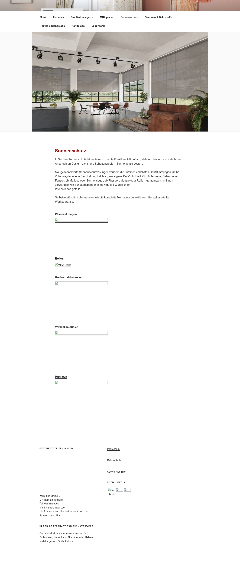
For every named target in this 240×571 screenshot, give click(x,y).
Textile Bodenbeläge (52, 25)
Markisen (61, 377)
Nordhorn (73, 537)
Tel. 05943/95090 (49, 503)
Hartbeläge (78, 25)
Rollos (59, 258)
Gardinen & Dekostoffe (158, 17)
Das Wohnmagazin (82, 17)
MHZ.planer (107, 17)
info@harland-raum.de (52, 507)
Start (43, 17)
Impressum (113, 449)
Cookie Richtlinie (116, 471)
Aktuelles (58, 17)
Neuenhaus (60, 537)
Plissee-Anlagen (66, 214)
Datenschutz (114, 460)
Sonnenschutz (129, 17)
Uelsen (89, 537)
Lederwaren (99, 25)
